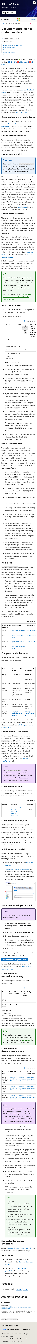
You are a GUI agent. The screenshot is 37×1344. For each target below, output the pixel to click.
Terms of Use (24, 1339)
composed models (21, 112)
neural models (22, 207)
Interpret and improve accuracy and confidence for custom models (17, 296)
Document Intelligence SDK (22, 1079)
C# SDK (13, 813)
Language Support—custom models (19, 1248)
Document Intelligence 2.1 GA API (13, 1097)
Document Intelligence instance (17, 869)
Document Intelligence (13, 23)
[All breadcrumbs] (3, 23)
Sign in (33, 19)
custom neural (26, 1040)
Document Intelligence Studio (31, 1079)
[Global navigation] (2, 19)
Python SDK (14, 815)
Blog (25, 1334)
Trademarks (5, 1341)
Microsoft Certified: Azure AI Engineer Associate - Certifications (16, 1307)
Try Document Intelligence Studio (15, 960)
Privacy (12, 1336)
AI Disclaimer (5, 1334)
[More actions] (34, 23)
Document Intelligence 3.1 (13, 1079)
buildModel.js (31, 641)
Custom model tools (9, 52)
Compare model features (10, 50)
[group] (20, 341)
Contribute (4, 1336)
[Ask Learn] (30, 23)
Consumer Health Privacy (9, 1339)
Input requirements (9, 47)
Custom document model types (12, 45)
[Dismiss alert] (34, 2)
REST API (14, 812)
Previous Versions (17, 1334)
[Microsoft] (18, 19)
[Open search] (29, 19)
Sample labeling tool (31, 1096)
